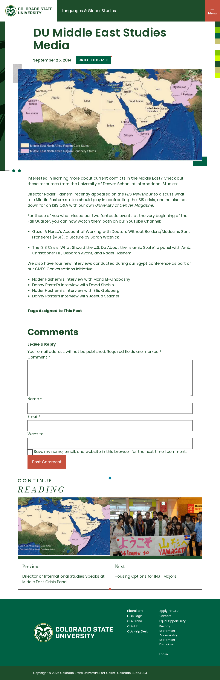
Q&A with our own (106, 205)
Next (120, 566)
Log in (163, 654)
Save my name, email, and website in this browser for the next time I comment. (110, 451)
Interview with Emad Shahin (87, 285)
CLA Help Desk (137, 631)
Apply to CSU (169, 611)
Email (34, 416)
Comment (39, 357)
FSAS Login (134, 616)
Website (35, 434)
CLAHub (132, 626)
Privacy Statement (167, 628)
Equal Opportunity (172, 621)
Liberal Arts (135, 611)
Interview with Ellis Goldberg (92, 290)
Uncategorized (94, 60)
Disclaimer (167, 644)
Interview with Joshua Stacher (90, 296)
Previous (31, 566)
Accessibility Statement (168, 637)
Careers (165, 616)
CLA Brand (134, 621)
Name (35, 399)
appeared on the (122, 194)
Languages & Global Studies (89, 10)
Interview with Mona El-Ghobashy (98, 279)
